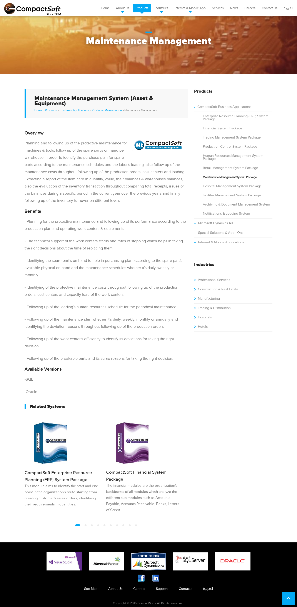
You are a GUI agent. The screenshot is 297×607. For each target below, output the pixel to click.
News (234, 8)
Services (218, 8)
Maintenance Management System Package (230, 177)
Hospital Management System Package (232, 186)
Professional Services (214, 280)
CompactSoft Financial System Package (136, 476)
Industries (161, 8)
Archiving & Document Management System (236, 204)
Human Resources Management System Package (233, 157)
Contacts (185, 589)
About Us (122, 8)
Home (105, 8)
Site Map (90, 589)
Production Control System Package (230, 147)
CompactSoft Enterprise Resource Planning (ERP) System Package (58, 476)
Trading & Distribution (214, 308)
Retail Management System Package (230, 168)
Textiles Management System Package (232, 195)
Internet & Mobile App (190, 8)
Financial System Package (222, 128)
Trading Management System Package (232, 137)
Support (162, 589)
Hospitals (205, 317)
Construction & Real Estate (218, 289)
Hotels (203, 327)
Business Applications (74, 110)
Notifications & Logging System (226, 214)
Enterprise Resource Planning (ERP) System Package (235, 117)
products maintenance (107, 110)
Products (142, 8)
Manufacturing (209, 299)
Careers (249, 8)
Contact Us (269, 8)
